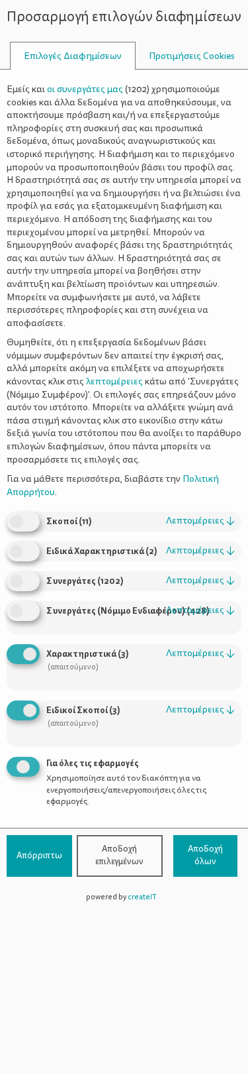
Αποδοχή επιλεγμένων (119, 855)
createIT (142, 897)
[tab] (73, 56)
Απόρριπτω (39, 856)
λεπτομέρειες (200, 520)
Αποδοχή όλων (205, 855)
